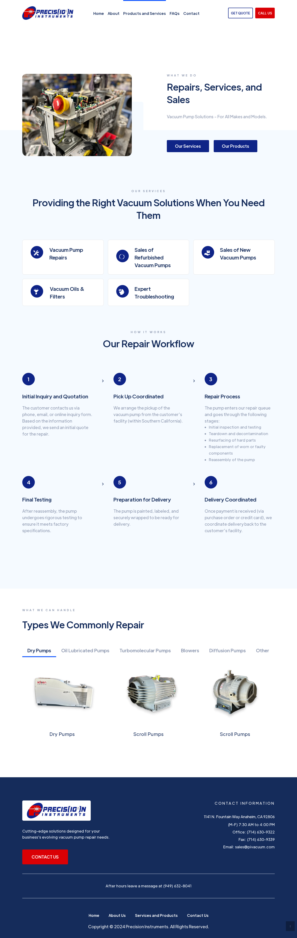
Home (98, 13)
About (113, 13)
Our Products (235, 146)
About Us (117, 915)
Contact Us (198, 915)
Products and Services (144, 13)
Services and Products (156, 915)
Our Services (188, 146)
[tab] (39, 651)
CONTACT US (45, 856)
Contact (191, 13)
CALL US (265, 13)
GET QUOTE (240, 13)
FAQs (175, 13)
